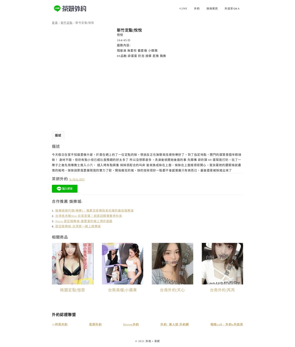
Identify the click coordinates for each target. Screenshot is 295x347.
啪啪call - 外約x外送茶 (226, 324)
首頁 (55, 22)
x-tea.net (77, 179)
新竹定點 (67, 22)
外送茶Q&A (232, 8)
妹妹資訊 (212, 8)
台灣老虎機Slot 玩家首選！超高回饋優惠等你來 (88, 216)
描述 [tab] (58, 135)
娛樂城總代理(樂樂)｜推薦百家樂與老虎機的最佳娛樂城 (94, 210)
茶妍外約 (95, 324)
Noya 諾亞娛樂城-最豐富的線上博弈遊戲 (84, 221)
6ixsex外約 (131, 324)
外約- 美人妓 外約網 (174, 324)
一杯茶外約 (60, 324)
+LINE (183, 8)
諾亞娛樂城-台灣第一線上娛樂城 (78, 226)
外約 (197, 8)
